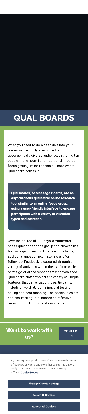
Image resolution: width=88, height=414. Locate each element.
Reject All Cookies (44, 395)
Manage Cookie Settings (44, 383)
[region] (44, 384)
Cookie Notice (29, 372)
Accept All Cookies (44, 406)
